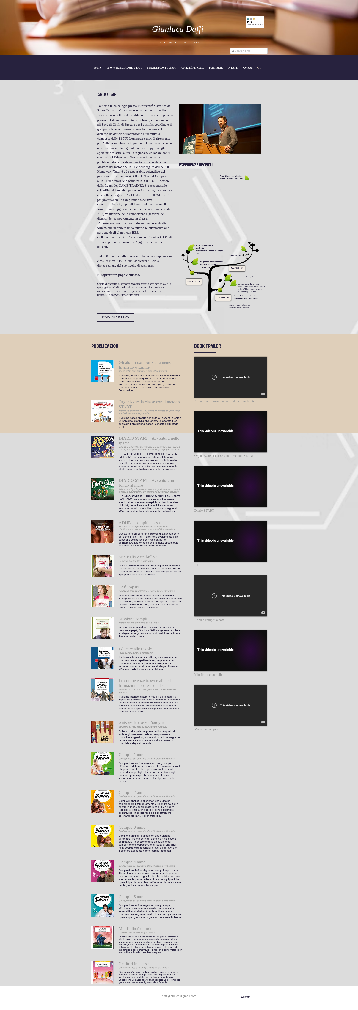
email (137, 294)
